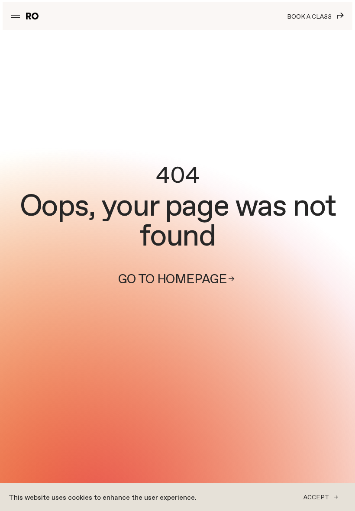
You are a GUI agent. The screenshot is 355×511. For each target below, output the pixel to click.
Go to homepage (172, 279)
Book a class (309, 16)
